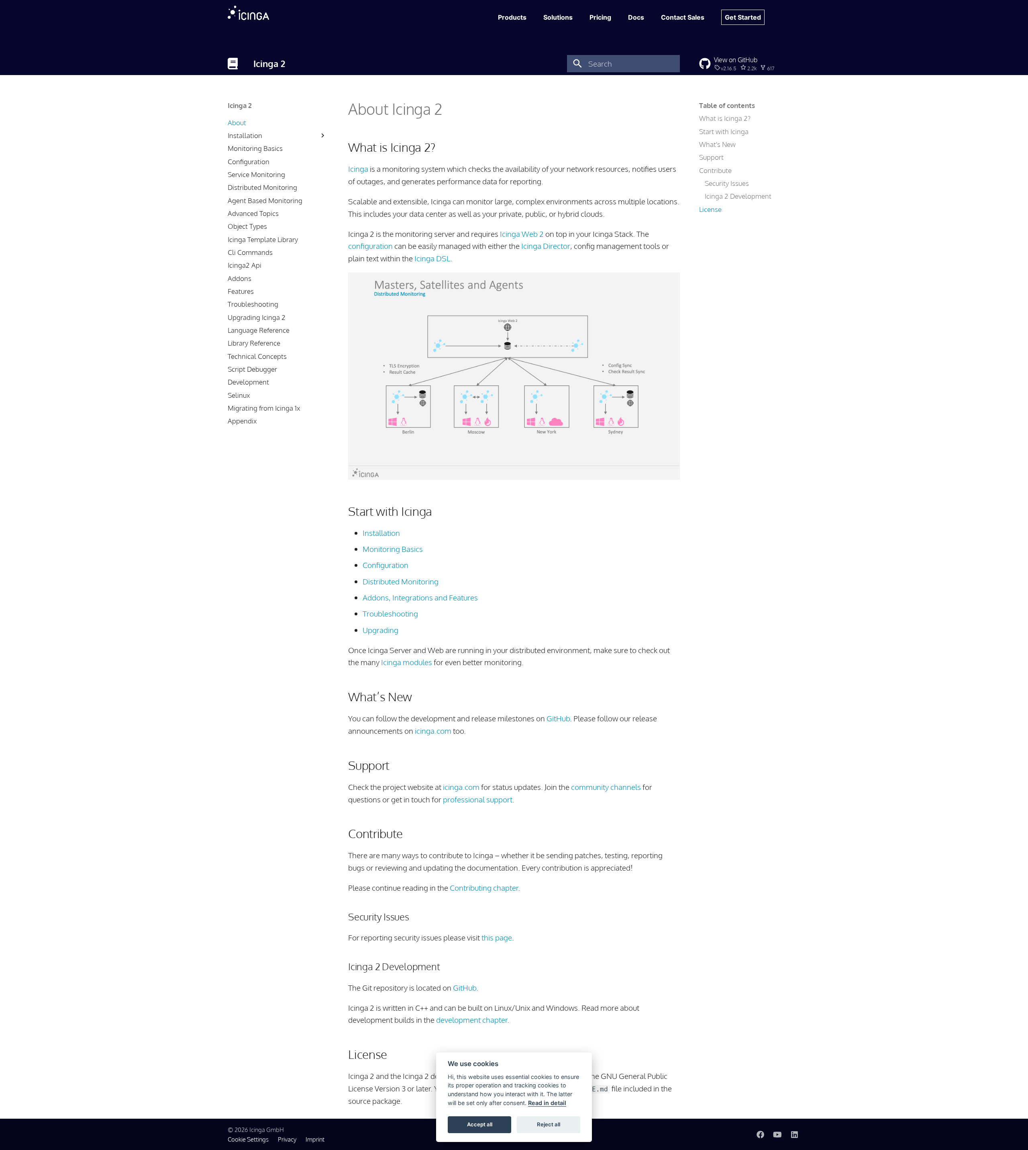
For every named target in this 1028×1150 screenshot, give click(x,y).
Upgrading (380, 630)
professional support (477, 799)
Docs (636, 17)
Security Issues (727, 183)
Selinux (239, 395)
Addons (239, 278)
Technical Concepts (257, 356)
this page (496, 937)
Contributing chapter (484, 888)
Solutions (558, 17)
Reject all (548, 1124)
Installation (245, 135)
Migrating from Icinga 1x (264, 408)
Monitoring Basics (255, 148)
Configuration (248, 161)
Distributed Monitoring (262, 187)
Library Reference (254, 343)
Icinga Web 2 (522, 234)
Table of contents (727, 105)
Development (248, 382)
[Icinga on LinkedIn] (794, 1134)
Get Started (743, 17)
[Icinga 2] (233, 63)
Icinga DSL (432, 258)
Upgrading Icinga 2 (257, 317)
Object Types (247, 226)
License (710, 209)
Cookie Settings (248, 1139)
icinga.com (433, 731)
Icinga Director (545, 246)
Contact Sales (682, 17)
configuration (370, 246)
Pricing (600, 17)
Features (241, 291)
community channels (606, 787)
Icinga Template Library (263, 239)
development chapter (471, 1020)
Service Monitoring (256, 174)
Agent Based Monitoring (265, 200)
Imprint (315, 1139)
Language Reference (259, 330)
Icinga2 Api (244, 265)
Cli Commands (250, 252)
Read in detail (547, 1102)
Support (711, 157)
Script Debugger (252, 369)
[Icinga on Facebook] (760, 1134)
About (237, 122)
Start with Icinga (724, 131)
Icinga (358, 169)
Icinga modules (406, 662)
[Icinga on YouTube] (777, 1134)
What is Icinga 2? (725, 118)
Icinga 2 (240, 105)
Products (512, 17)
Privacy (287, 1139)
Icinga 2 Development (738, 196)
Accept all (479, 1124)
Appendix (242, 421)
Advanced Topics (253, 213)
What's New (717, 144)
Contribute (715, 170)
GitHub (558, 718)
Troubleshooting (253, 304)
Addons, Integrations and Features (420, 597)
